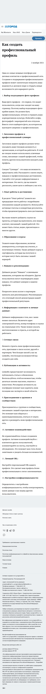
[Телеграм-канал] (10, 530)
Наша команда (6, 560)
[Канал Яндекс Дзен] (13, 530)
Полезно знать (6, 517)
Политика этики (7, 550)
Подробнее (39, 662)
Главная (4, 567)
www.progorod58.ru (19, 576)
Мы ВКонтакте (6, 32)
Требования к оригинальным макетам (13, 542)
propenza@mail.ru (7, 584)
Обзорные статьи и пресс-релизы (12, 514)
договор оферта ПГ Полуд (10, 649)
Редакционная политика (9, 546)
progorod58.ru (35, 609)
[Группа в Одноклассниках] (7, 530)
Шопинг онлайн (7, 510)
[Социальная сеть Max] (4, 535)
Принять (38, 38)
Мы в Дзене (26, 32)
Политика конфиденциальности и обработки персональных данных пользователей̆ (22, 555)
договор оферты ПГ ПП (9, 651)
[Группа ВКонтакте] (4, 530)
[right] (44, 32)
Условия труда (6, 564)
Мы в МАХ (16, 32)
